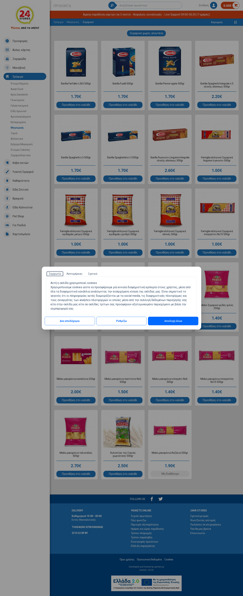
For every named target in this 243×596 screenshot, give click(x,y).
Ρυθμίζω (121, 321)
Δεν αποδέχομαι (70, 321)
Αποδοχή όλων (173, 321)
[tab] (55, 274)
